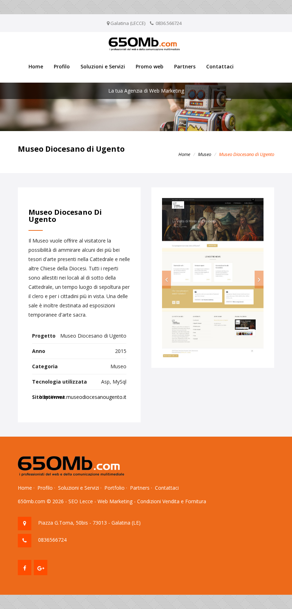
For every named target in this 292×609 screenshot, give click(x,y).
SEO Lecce (80, 501)
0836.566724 (169, 23)
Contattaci (220, 66)
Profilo (62, 66)
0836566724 (52, 539)
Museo (204, 154)
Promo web (149, 66)
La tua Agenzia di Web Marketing (146, 90)
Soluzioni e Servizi (102, 66)
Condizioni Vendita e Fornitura (171, 501)
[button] (166, 279)
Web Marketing (115, 501)
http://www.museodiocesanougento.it (83, 397)
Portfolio (114, 487)
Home (35, 66)
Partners (184, 66)
